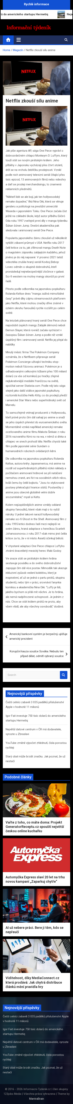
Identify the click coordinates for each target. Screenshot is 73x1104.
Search (63, 675)
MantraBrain (36, 1098)
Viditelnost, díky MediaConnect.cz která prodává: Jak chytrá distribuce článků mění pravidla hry (34, 982)
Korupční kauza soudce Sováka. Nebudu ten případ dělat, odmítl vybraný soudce (37, 654)
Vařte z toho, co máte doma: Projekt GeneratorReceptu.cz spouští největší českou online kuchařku (35, 826)
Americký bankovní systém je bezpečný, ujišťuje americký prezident (38, 636)
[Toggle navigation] (19, 39)
